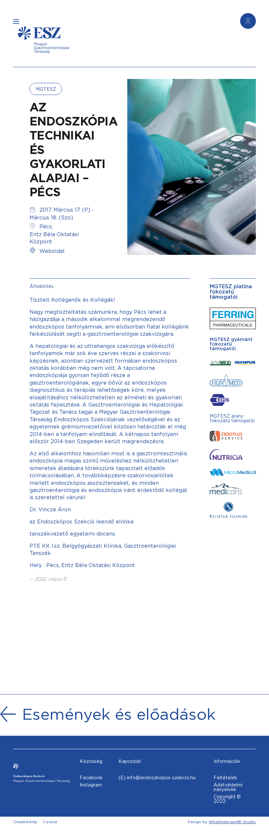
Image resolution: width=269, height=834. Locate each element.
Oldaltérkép (25, 821)
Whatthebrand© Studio (232, 821)
